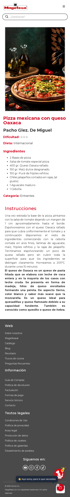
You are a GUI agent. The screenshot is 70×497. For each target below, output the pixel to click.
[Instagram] (31, 467)
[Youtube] (25, 467)
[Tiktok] (43, 467)
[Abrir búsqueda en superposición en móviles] (35, 17)
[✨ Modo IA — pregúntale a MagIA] (59, 474)
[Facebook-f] (37, 467)
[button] (64, 6)
